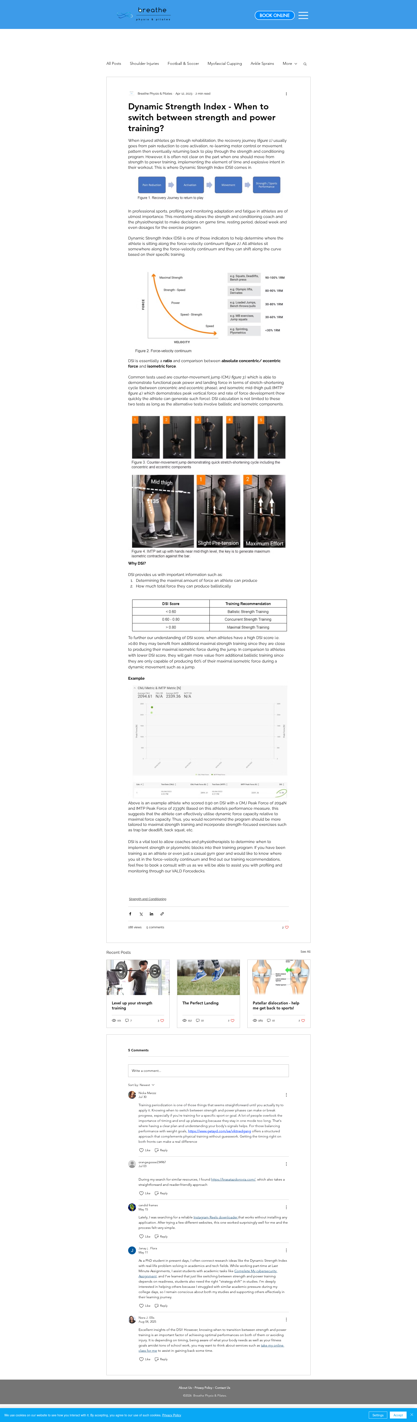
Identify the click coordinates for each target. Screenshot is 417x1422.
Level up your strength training (132, 1005)
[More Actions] (286, 1094)
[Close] (411, 1415)
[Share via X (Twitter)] (141, 914)
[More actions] (286, 93)
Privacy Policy (203, 1388)
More (287, 63)
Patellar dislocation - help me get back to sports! (276, 1005)
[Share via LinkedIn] (151, 914)
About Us (185, 1388)
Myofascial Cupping (225, 63)
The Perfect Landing (200, 1002)
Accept (398, 1415)
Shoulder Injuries (144, 63)
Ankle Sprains (262, 63)
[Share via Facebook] (130, 914)
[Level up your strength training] (138, 977)
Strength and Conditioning (147, 899)
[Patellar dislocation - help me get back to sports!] (279, 977)
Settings (378, 1415)
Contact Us (222, 1388)
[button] (303, 15)
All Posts (113, 63)
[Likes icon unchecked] (141, 1150)
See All (306, 951)
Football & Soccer (183, 63)
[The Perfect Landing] (208, 977)
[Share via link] (162, 914)
